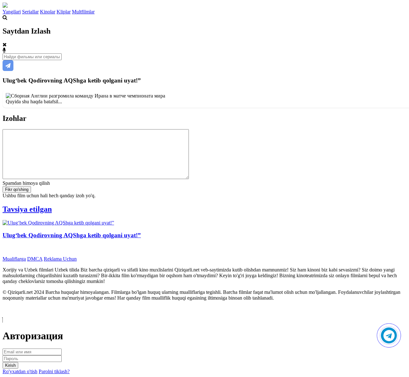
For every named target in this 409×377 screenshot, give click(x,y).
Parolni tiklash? (54, 371)
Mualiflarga (14, 259)
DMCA (34, 259)
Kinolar (47, 11)
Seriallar (30, 11)
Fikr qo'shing (16, 189)
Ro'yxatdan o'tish (20, 371)
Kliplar (64, 11)
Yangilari (12, 11)
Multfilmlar (83, 11)
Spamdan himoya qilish (26, 183)
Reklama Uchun (60, 259)
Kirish (10, 365)
